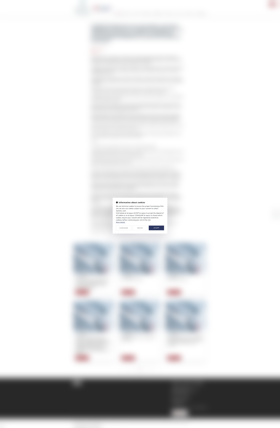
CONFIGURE (123, 228)
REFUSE (140, 228)
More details (120, 222)
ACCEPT (156, 228)
